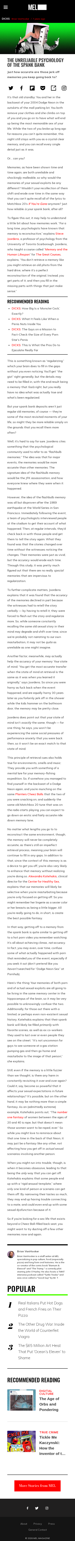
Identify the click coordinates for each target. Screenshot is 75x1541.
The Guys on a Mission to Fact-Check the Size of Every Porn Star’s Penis (35, 334)
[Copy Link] (53, 88)
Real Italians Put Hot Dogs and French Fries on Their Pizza (40, 1309)
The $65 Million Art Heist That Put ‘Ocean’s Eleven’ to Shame (41, 1351)
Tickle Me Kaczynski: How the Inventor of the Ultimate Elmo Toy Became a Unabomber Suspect (52, 1445)
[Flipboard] (32, 88)
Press (51, 1523)
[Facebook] (21, 88)
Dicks (6, 18)
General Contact (37, 1529)
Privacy (37, 1523)
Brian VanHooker (20, 18)
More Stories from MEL (37, 1485)
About (23, 1523)
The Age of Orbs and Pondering (49, 1404)
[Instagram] (64, 88)
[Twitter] (11, 88)
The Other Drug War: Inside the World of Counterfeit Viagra (41, 1330)
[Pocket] (42, 88)
